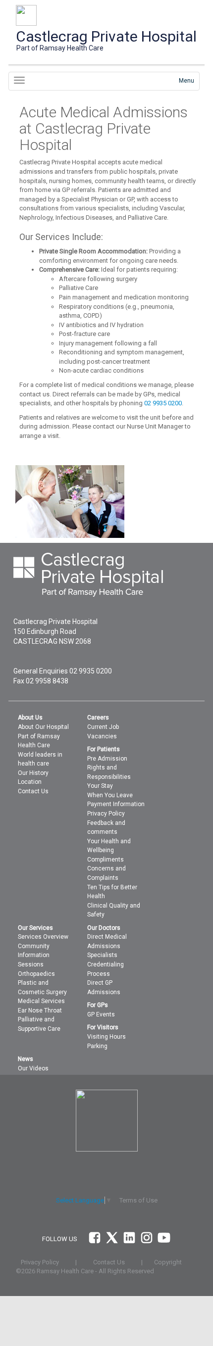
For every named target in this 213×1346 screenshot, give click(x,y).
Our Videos (33, 1068)
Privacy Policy (106, 813)
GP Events (101, 1014)
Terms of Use (138, 1200)
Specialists (102, 955)
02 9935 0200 (163, 403)
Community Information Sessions (34, 955)
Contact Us (33, 791)
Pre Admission (107, 758)
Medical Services (41, 1001)
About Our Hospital (43, 726)
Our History (33, 772)
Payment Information (116, 804)
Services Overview (43, 936)
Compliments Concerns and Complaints (106, 868)
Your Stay (100, 785)
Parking (97, 1046)
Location (30, 781)
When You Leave (110, 795)
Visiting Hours (106, 1036)
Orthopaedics (36, 973)
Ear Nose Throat (40, 1010)
